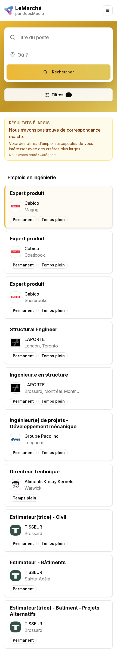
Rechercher (63, 72)
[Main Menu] (108, 10)
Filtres (60, 94)
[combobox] (58, 54)
